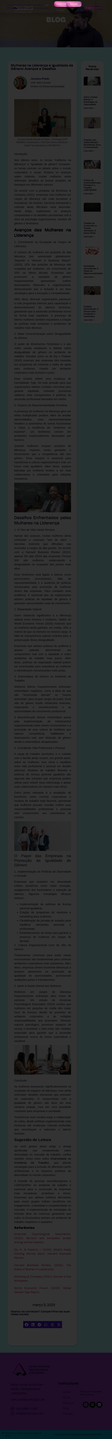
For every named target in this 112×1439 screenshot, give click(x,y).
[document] (56, 719)
